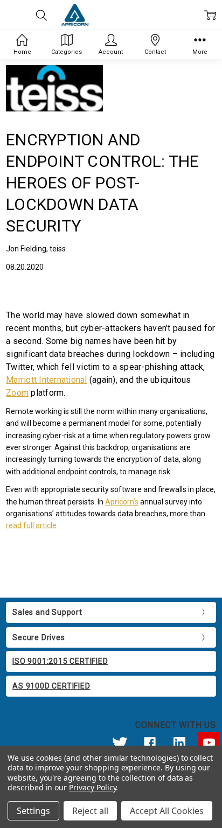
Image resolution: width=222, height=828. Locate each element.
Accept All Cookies (167, 811)
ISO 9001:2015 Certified (60, 661)
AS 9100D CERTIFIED (51, 686)
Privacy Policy (92, 787)
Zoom (17, 393)
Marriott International (46, 380)
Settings (33, 811)
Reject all (90, 811)
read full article (31, 525)
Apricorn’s (121, 501)
